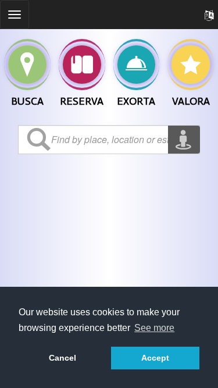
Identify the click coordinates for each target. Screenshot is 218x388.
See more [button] (154, 328)
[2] (136, 64)
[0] (27, 64)
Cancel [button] (62, 357)
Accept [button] (155, 357)
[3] (190, 64)
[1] (82, 64)
